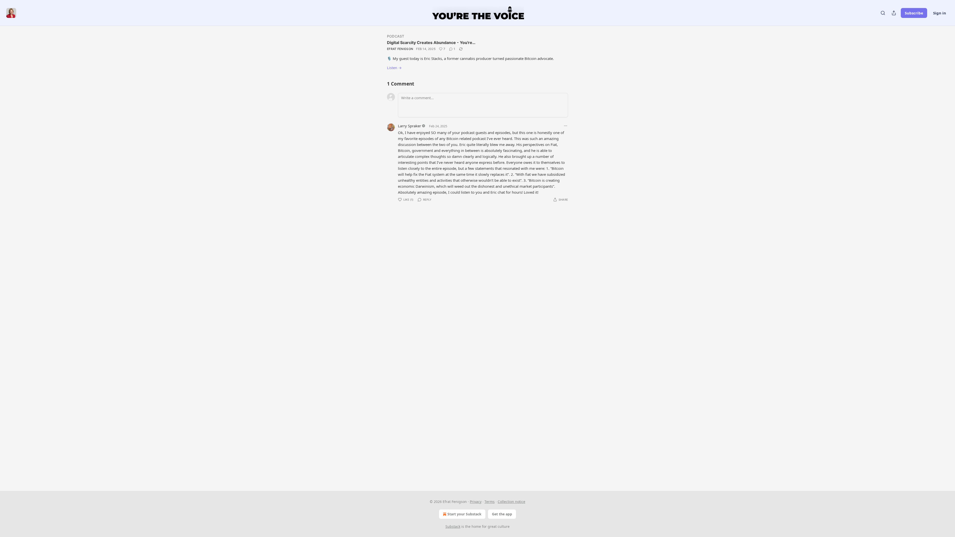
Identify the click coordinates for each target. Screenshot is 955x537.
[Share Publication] (894, 13)
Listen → (394, 67)
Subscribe (914, 12)
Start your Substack (464, 514)
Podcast (395, 36)
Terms (489, 501)
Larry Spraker (409, 125)
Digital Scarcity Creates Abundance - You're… (431, 42)
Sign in (939, 12)
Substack (452, 526)
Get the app (502, 514)
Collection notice (511, 501)
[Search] (883, 13)
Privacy (475, 501)
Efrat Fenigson (400, 49)
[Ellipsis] (566, 126)
